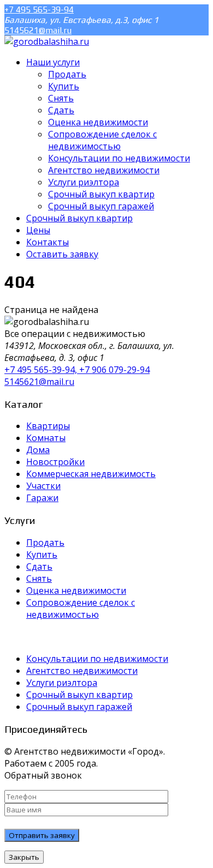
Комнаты (46, 438)
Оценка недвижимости (76, 590)
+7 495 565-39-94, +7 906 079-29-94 (77, 370)
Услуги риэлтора (61, 683)
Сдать (39, 566)
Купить (41, 554)
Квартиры (48, 426)
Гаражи (42, 498)
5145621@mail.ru (38, 30)
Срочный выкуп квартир (79, 695)
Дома (38, 450)
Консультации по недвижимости (97, 659)
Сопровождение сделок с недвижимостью (80, 608)
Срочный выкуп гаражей (79, 707)
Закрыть (24, 857)
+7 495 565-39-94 (39, 9)
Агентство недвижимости (82, 671)
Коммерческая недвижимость (91, 474)
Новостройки (55, 462)
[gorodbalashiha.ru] (46, 41)
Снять (39, 578)
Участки (43, 486)
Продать (45, 542)
